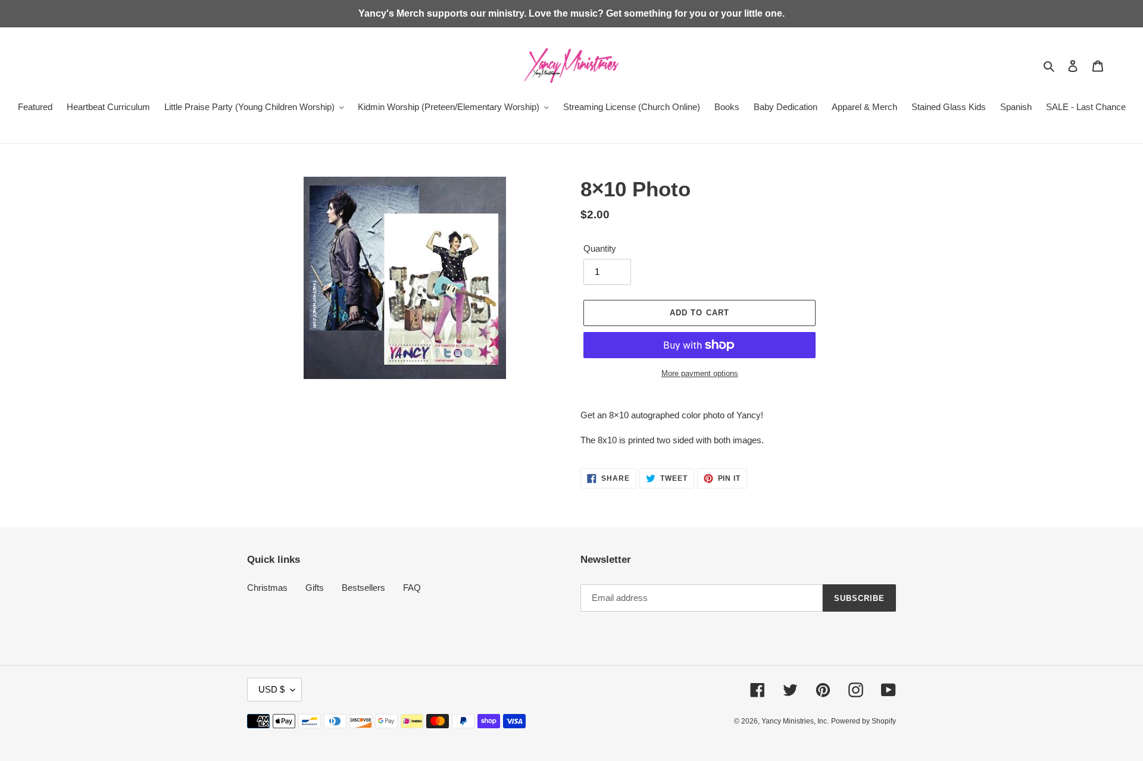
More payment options (699, 373)
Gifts (314, 588)
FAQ (412, 588)
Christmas (267, 588)
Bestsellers (363, 588)
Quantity (599, 248)
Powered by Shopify (863, 721)
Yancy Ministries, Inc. (795, 721)
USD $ (271, 689)
